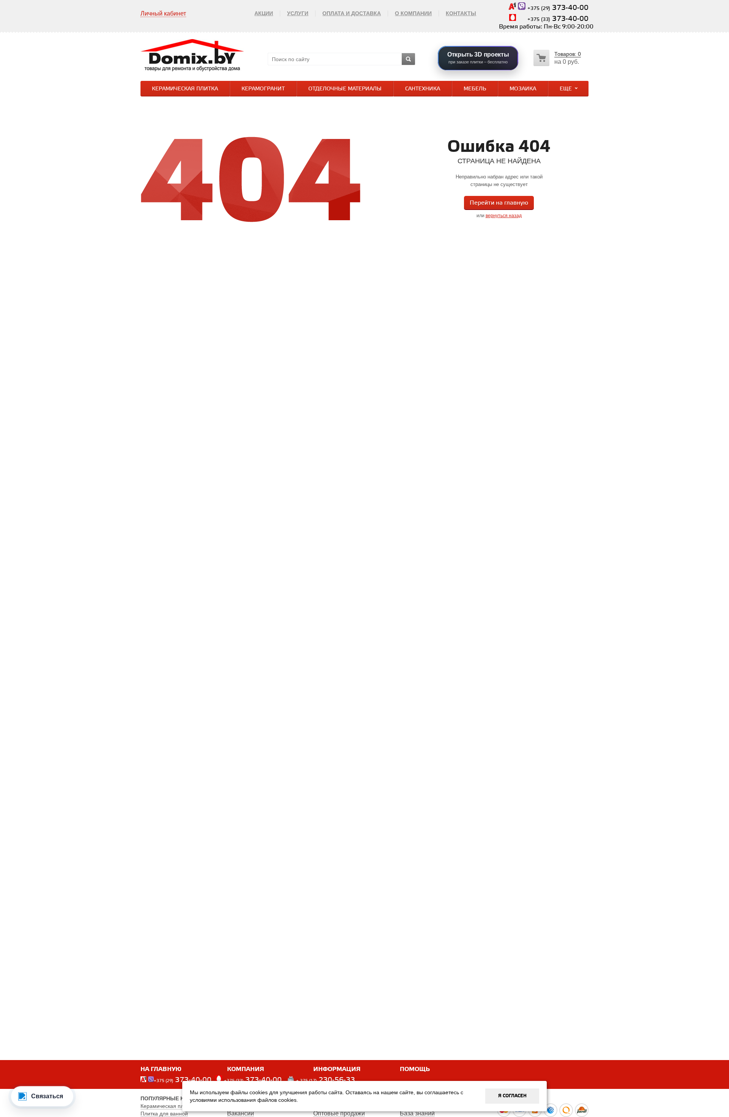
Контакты (461, 13)
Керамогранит (263, 89)
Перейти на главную (499, 203)
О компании (413, 13)
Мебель (475, 89)
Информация (337, 1069)
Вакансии (240, 1113)
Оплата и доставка (351, 13)
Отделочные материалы (345, 89)
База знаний (417, 1113)
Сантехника (422, 89)
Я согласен (512, 1096)
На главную (160, 1069)
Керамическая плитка (185, 89)
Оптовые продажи (339, 1113)
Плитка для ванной (164, 1114)
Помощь (415, 1069)
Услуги (297, 13)
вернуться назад (504, 215)
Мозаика (523, 89)
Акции (263, 13)
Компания (245, 1069)
